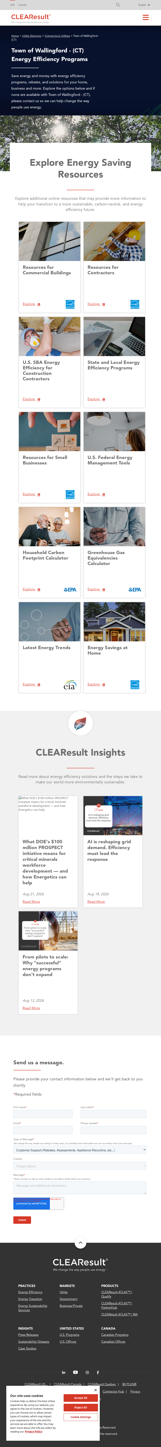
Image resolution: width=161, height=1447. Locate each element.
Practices (26, 1286)
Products (109, 1286)
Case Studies (27, 1348)
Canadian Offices (113, 1342)
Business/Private (71, 1306)
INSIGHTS (25, 1328)
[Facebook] (98, 1373)
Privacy (135, 1391)
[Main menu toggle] (146, 18)
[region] (53, 1413)
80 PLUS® (129, 1384)
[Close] (95, 1390)
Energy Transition (30, 1299)
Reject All (80, 1407)
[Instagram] (87, 1373)
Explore (29, 304)
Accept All (80, 1398)
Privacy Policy (33, 1431)
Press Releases (28, 1335)
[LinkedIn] (63, 1373)
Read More (31, 902)
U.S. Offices (68, 1342)
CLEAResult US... (36, 1384)
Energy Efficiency (30, 1292)
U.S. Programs (69, 1335)
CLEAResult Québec (102, 1384)
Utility (64, 1292)
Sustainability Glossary (33, 1342)
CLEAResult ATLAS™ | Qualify (116, 1294)
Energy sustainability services (33, 1308)
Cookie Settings (81, 1417)
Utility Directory (32, 36)
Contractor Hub (113, 1391)
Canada (22, 5)
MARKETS (67, 1286)
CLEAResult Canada (67, 1384)
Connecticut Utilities (57, 36)
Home (15, 36)
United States (72, 1328)
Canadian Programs (115, 1335)
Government (68, 1299)
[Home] (31, 17)
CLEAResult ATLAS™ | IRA (119, 1314)
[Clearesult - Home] (80, 1264)
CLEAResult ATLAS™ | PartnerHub (116, 1305)
